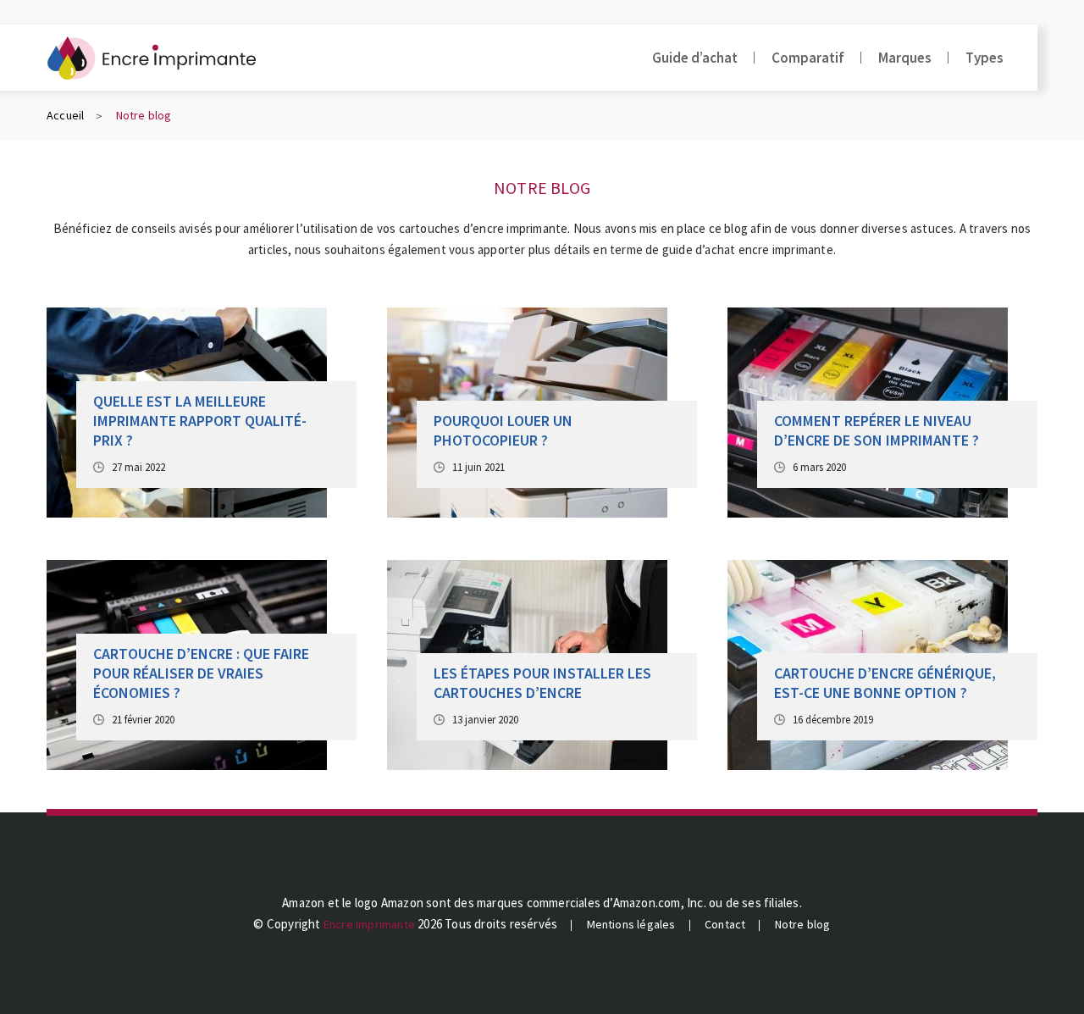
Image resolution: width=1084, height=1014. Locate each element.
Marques (905, 57)
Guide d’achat (695, 57)
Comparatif (808, 57)
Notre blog (803, 924)
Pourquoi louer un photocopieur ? (503, 430)
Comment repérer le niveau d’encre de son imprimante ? (876, 430)
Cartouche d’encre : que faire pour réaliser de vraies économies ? (201, 673)
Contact (725, 924)
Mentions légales (631, 924)
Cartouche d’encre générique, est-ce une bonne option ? (885, 682)
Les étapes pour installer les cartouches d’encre (542, 682)
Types (984, 57)
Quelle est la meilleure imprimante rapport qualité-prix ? (200, 420)
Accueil (65, 115)
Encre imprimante (369, 924)
